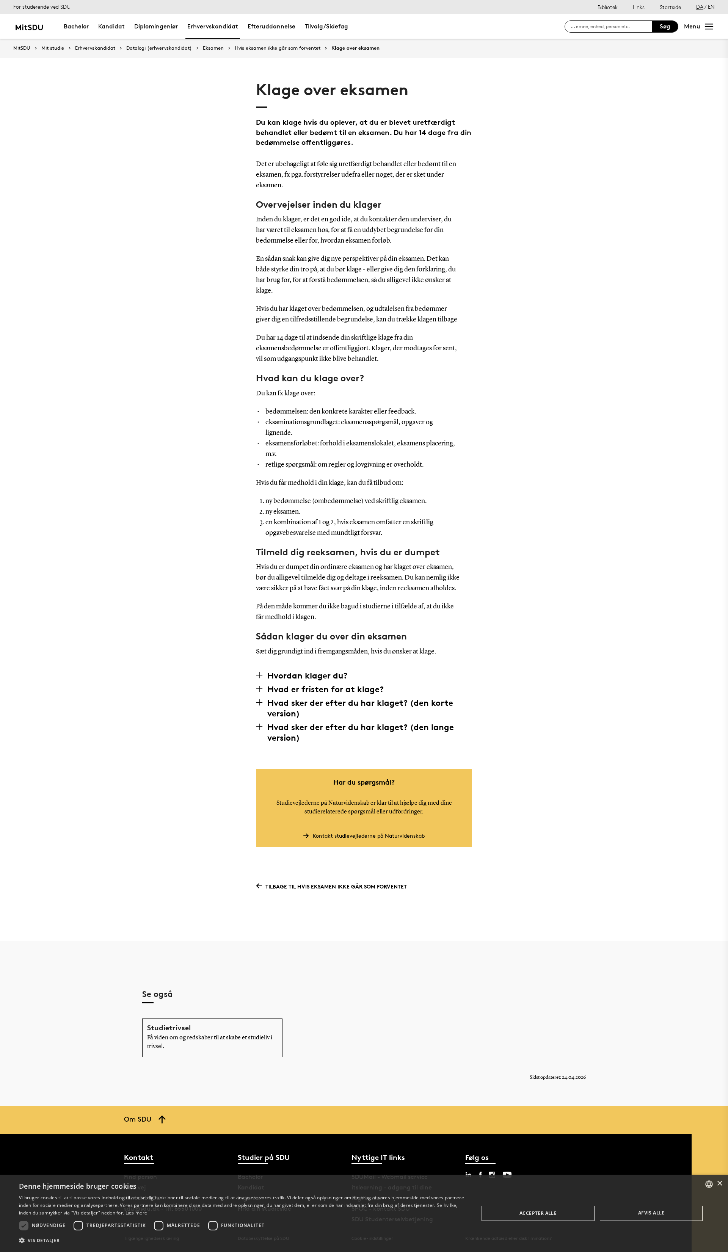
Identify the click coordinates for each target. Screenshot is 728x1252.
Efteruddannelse (271, 26)
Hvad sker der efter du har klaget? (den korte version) (360, 708)
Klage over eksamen (355, 48)
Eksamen (213, 48)
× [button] (719, 1183)
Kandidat (111, 26)
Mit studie (52, 48)
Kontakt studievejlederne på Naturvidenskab (369, 835)
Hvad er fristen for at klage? (325, 689)
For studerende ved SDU (42, 6)
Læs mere (136, 1213)
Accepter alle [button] (538, 1213)
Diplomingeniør (156, 26)
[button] (242, 1241)
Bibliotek (608, 7)
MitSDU (21, 47)
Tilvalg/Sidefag (326, 26)
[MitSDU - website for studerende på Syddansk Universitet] (29, 26)
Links (639, 7)
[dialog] (364, 1213)
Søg (665, 26)
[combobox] (709, 1184)
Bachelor (76, 26)
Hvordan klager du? (307, 675)
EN (711, 6)
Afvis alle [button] (651, 1213)
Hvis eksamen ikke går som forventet (277, 48)
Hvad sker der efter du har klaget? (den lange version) (360, 732)
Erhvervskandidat (212, 26)
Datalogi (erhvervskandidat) (159, 48)
